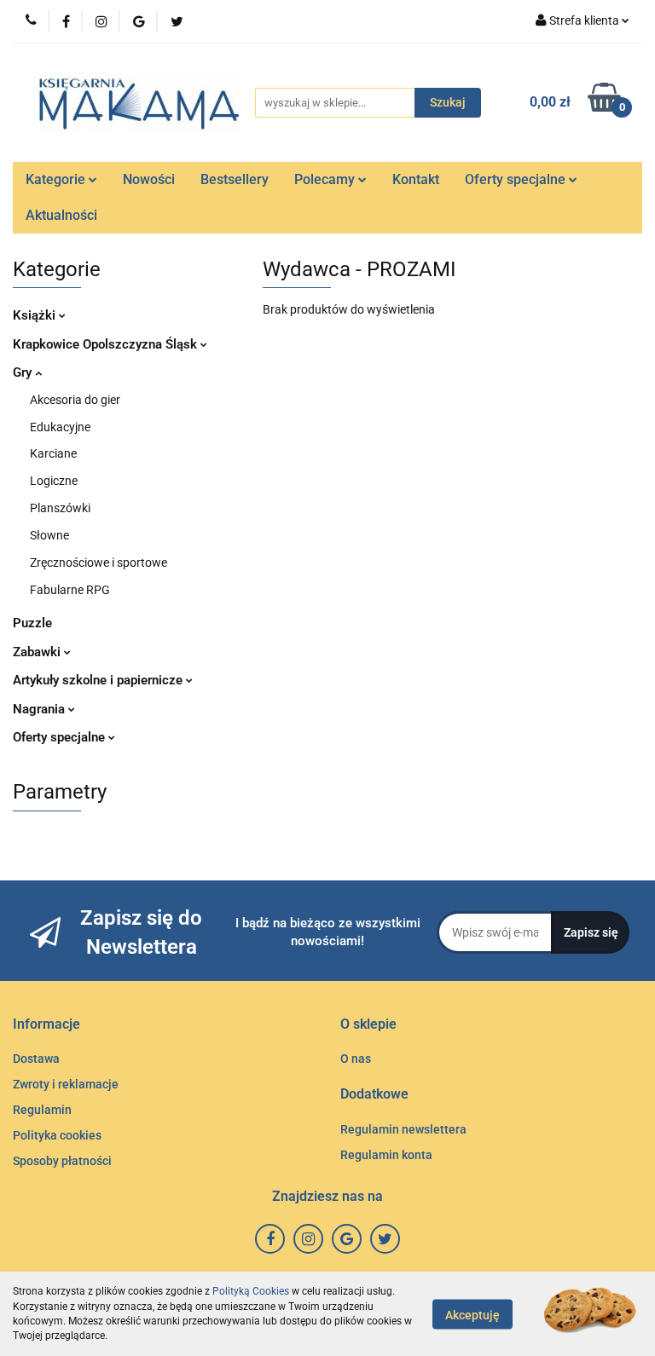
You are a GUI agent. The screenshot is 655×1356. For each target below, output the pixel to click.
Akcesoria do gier (75, 400)
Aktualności (61, 215)
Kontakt (415, 179)
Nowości (149, 179)
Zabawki (38, 652)
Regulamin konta (386, 1155)
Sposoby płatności (62, 1161)
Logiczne (54, 481)
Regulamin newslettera (403, 1129)
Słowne (49, 535)
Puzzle (32, 623)
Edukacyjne (60, 427)
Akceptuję (472, 1314)
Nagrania (40, 709)
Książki (36, 315)
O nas (355, 1058)
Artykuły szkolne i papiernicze (99, 680)
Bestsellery (234, 179)
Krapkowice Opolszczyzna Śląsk (106, 344)
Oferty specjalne (517, 179)
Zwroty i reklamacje (66, 1084)
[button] (46, 1024)
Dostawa (36, 1058)
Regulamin (42, 1110)
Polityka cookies (57, 1135)
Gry (24, 372)
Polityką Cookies (250, 1291)
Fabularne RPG (70, 590)
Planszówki (60, 508)
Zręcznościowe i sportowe (98, 562)
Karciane (53, 453)
